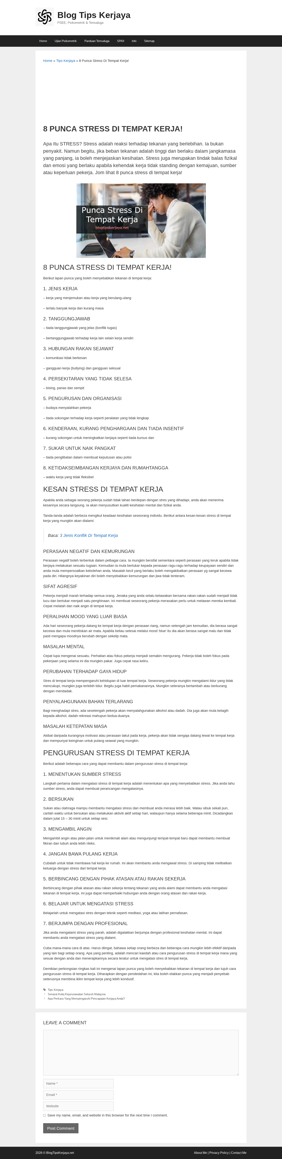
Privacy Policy (219, 1152)
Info (134, 41)
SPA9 (120, 41)
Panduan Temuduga (96, 41)
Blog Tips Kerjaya (93, 15)
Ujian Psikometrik (66, 41)
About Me (200, 1152)
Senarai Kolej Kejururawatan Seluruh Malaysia (77, 994)
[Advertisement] (141, 95)
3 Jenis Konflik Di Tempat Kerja (89, 535)
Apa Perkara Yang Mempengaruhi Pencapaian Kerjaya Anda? (86, 998)
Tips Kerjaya (65, 61)
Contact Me (239, 1152)
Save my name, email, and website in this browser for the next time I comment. (107, 1115)
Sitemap (149, 41)
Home (43, 41)
